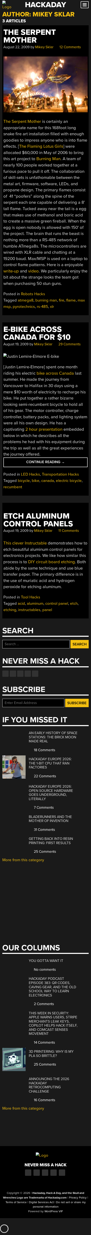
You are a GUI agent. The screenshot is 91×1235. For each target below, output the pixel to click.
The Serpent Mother (29, 36)
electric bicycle (69, 480)
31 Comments (44, 829)
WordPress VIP (53, 1211)
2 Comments (43, 1004)
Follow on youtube (20, 673)
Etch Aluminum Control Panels (38, 520)
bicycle (24, 480)
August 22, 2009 (16, 47)
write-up (11, 271)
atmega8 (25, 300)
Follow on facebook (5, 673)
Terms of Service (16, 1202)
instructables (29, 609)
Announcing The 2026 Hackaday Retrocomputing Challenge (49, 1085)
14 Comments (44, 1042)
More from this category (23, 860)
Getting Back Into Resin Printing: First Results (51, 841)
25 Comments (44, 851)
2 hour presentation (43, 429)
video (33, 271)
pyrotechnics (24, 306)
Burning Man (48, 158)
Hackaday (45, 4)
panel (47, 609)
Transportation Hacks (60, 474)
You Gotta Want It (46, 961)
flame (71, 300)
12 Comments (70, 47)
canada (47, 480)
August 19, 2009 (16, 344)
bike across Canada (55, 373)
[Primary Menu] (85, 4)
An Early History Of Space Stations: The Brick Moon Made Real (53, 737)
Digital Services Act (41, 1202)
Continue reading (50, 463)
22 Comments (44, 776)
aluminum (35, 603)
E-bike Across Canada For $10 (36, 333)
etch (74, 603)
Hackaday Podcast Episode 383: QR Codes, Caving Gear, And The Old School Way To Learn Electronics (52, 986)
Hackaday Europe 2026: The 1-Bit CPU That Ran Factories (50, 763)
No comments (44, 969)
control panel (56, 603)
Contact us (35, 673)
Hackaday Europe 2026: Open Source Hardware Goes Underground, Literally (51, 792)
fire (61, 300)
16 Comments (44, 1100)
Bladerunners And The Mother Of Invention (50, 819)
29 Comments (69, 344)
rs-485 (42, 306)
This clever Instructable (25, 543)
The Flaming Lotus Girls (41, 146)
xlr (52, 306)
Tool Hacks (30, 597)
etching (9, 609)
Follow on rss (28, 673)
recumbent (12, 487)
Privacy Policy (78, 1197)
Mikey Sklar (44, 47)
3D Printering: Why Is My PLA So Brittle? (51, 1053)
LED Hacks (30, 474)
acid (21, 603)
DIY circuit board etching (51, 562)
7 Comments (43, 807)
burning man (46, 300)
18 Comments (44, 750)
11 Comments (68, 530)
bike (35, 480)
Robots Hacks (33, 294)
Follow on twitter (13, 673)
